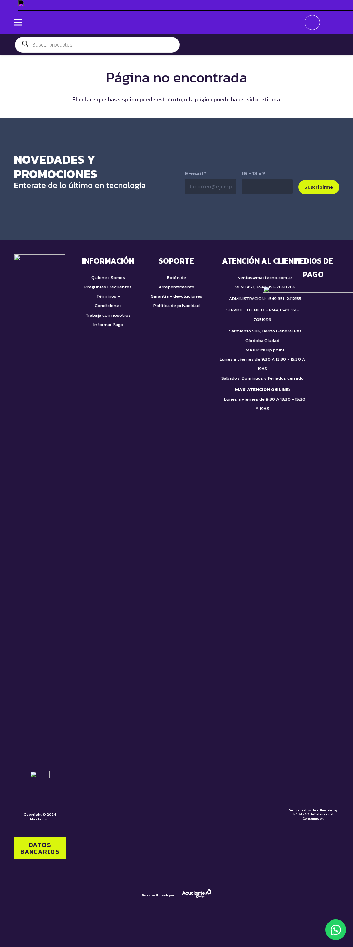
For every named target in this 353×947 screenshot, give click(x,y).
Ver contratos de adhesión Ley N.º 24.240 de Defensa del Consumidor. (313, 814)
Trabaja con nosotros (108, 315)
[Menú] (18, 22)
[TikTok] (206, 217)
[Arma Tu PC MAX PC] (262, 45)
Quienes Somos (108, 277)
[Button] (329, 22)
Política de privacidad (176, 305)
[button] (335, 929)
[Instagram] (235, 217)
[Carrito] (312, 22)
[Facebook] (264, 217)
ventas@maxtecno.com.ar (265, 277)
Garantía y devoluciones (176, 296)
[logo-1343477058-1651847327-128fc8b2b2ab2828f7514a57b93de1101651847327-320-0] (176, 22)
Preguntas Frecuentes (108, 287)
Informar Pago (108, 324)
